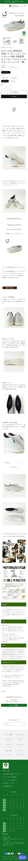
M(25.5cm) (14, 81)
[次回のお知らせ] (25, 1)
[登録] (23, 724)
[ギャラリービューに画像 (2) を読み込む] (14, 41)
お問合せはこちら (8, 786)
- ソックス (8, 754)
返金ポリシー (13, 856)
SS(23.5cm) (15, 78)
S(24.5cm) (5, 81)
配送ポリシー (11, 858)
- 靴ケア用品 (8, 750)
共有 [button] (4, 691)
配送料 (4, 67)
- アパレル (19, 750)
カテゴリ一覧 (19, 734)
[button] (2, 6)
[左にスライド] (1, 41)
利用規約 (5, 858)
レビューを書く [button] (14, 705)
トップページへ (19, 754)
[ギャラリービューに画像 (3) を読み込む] (21, 41)
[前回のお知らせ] (2, 1)
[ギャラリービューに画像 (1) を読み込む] (7, 41)
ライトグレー (6, 72)
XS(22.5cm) (6, 78)
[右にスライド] (26, 41)
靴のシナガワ (7, 856)
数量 (2, 84)
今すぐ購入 (14, 96)
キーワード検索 (8, 734)
